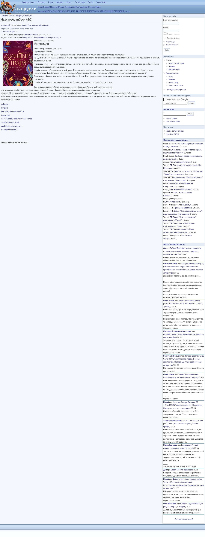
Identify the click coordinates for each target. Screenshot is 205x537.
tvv (164, 248)
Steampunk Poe (196, 420)
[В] (51, 11)
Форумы (59, 2)
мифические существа (11, 126)
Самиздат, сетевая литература (176, 408)
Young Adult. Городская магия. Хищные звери (41, 38)
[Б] (48, 11)
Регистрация (170, 42)
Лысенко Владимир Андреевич (177, 331)
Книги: (40, 7)
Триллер (166, 307)
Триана (181, 300)
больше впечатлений (184, 519)
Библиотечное (172, 73)
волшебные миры (9, 130)
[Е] (58, 11)
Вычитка (172, 79)
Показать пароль (172, 34)
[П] (85, 11)
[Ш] (108, 11)
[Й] (69, 11)
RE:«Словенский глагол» (180, 162)
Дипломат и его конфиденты (189, 248)
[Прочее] (125, 11)
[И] (66, 11)
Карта (69, 2)
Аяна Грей (5, 25)
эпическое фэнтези (10, 122)
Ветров (188, 356)
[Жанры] (53, 7)
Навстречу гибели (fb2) (23, 16)
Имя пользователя (170, 20)
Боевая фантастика (172, 251)
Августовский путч (195, 504)
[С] (90, 11)
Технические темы (176, 85)
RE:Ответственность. (172, 202)
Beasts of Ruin (31, 35)
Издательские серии (176, 63)
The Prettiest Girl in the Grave (181, 304)
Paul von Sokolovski (172, 356)
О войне (172, 337)
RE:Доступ (186, 205)
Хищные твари (8, 31)
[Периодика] (70, 7)
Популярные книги (173, 121)
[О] (82, 11)
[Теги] (98, 7)
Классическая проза (182, 424)
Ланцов (184, 264)
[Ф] (98, 11)
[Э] (114, 11)
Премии (172, 66)
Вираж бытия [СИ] (196, 264)
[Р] (88, 11)
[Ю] (117, 11)
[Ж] (61, 11)
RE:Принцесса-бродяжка (181, 208)
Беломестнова (169, 334)
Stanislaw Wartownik (172, 420)
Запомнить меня (173, 38)
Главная (4, 16)
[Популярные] (81, 7)
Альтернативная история (174, 267)
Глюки (90, 2)
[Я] (120, 11)
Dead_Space (168, 300)
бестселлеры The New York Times (16, 119)
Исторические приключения (175, 485)
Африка (4, 104)
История (181, 507)
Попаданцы (181, 270)
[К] (72, 11)
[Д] (56, 11)
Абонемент (101, 2)
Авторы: (41, 11)
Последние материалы (176, 90)
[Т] (93, 11)
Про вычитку (173, 82)
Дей (165, 470)
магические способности (12, 111)
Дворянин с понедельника (182, 470)
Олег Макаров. (169, 504)
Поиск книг (168, 110)
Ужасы (199, 304)
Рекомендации (174, 69)
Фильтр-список (171, 118)
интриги (4, 108)
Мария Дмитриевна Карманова (35, 25)
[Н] (80, 11)
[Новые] (46, 7)
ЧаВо (170, 76)
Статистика (80, 2)
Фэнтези (185, 251)
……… (198, 325)
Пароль (166, 27)
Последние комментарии (175, 140)
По (187, 420)
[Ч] (106, 11)
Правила (41, 2)
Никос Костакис (170, 264)
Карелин (176, 402)
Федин (175, 479)
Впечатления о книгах (174, 244)
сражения (5, 115)
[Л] (74, 11)
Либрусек (25, 9)
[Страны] (91, 7)
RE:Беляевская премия (181, 190)
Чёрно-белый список (175, 131)
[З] (64, 11)
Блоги (50, 2)
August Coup (169, 507)
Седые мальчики (184, 334)
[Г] (53, 11)
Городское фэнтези (183, 405)
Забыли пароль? (172, 45)
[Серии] (61, 7)
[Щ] (111, 11)
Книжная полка (28, 2)
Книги (11, 16)
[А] (46, 11)
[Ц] (103, 11)
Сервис (183, 504)
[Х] (101, 11)
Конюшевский (187, 445)
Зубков (173, 248)
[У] (95, 11)
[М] (77, 11)
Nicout (166, 402)
